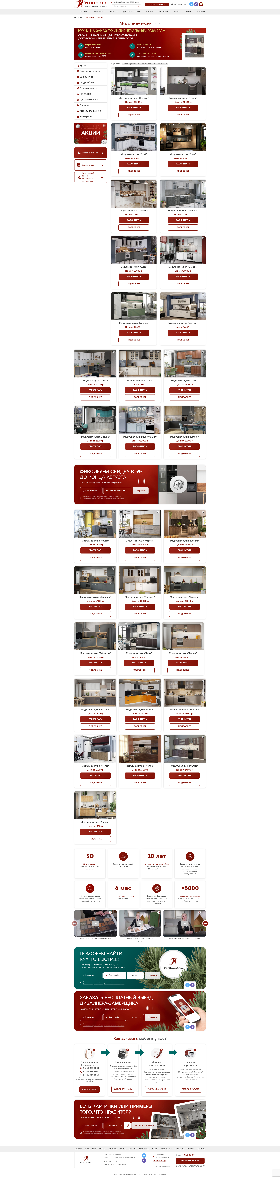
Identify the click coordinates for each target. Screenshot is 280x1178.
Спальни (84, 105)
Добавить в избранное (161, 1166)
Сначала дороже (160, 64)
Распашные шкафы (90, 71)
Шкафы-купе (86, 77)
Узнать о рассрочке (157, 1089)
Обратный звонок (190, 1161)
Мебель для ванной (90, 111)
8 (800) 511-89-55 (178, 4)
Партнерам (179, 1149)
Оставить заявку (89, 1089)
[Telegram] (191, 4)
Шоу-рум (149, 12)
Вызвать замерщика (123, 1089)
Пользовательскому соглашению (114, 499)
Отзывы (188, 12)
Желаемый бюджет (118, 490)
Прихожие (85, 94)
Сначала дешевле (145, 64)
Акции (176, 12)
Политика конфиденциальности (127, 1174)
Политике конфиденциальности (93, 499)
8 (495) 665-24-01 (178, 2)
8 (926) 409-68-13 (178, 7)
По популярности (129, 64)
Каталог (113, 12)
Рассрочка (163, 12)
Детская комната (89, 99)
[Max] (196, 4)
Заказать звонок (157, 4)
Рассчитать (134, 108)
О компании (98, 12)
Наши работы (87, 116)
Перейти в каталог (190, 1089)
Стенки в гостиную (90, 88)
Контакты (201, 12)
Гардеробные (87, 82)
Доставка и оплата (131, 12)
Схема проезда (159, 1161)
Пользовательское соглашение (153, 1174)
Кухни (83, 65)
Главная (83, 12)
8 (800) (185, 1155)
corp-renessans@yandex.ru (190, 1166)
